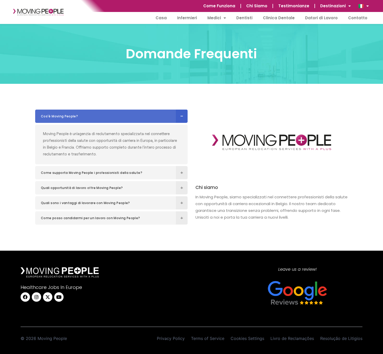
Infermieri (187, 18)
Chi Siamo (256, 6)
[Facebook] (25, 297)
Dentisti (244, 18)
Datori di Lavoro (321, 18)
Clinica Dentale (279, 18)
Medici (214, 18)
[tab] (111, 116)
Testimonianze (293, 6)
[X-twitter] (47, 297)
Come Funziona (219, 6)
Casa (161, 18)
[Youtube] (59, 297)
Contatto (357, 18)
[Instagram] (36, 297)
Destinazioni (333, 6)
